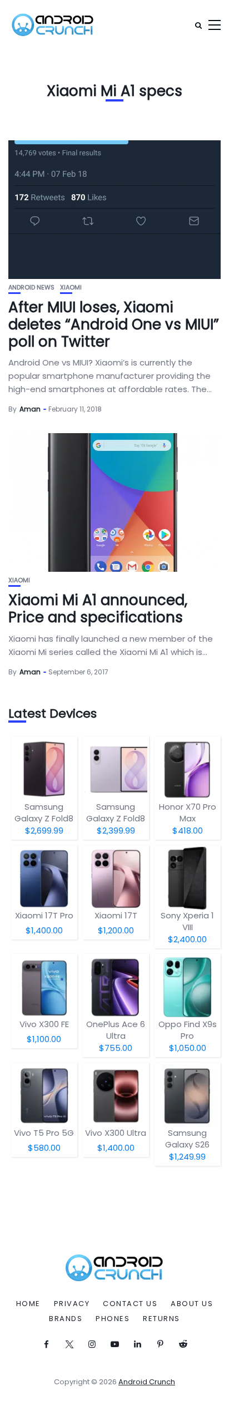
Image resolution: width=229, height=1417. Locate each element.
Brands (65, 1319)
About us (192, 1304)
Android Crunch (146, 1382)
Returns (161, 1319)
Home (28, 1304)
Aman (30, 409)
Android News (31, 288)
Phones (113, 1319)
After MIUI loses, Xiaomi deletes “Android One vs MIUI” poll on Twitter (113, 324)
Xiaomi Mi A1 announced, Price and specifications (97, 608)
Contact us (130, 1304)
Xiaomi (71, 288)
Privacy (72, 1304)
